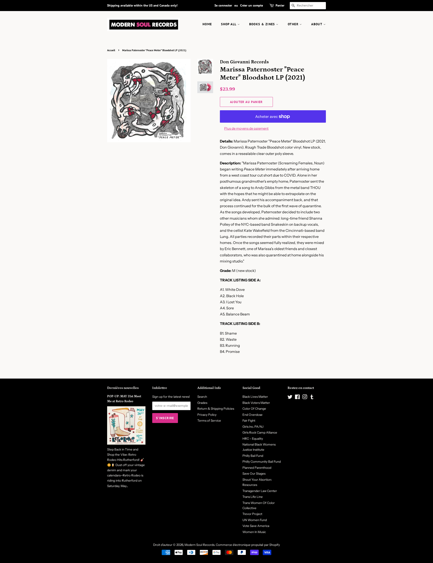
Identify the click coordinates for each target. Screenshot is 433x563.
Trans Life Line (252, 497)
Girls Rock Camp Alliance (259, 432)
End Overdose (252, 414)
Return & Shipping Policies (215, 408)
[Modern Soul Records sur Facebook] (297, 398)
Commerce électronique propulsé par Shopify (248, 545)
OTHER (293, 24)
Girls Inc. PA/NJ (252, 426)
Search (202, 396)
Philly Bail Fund (252, 455)
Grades (202, 402)
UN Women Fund (254, 520)
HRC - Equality (252, 438)
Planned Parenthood (256, 467)
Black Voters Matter (256, 402)
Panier (280, 5)
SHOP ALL (229, 24)
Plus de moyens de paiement (246, 128)
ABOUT (317, 24)
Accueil (111, 50)
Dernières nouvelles (123, 388)
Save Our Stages (253, 473)
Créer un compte (251, 5)
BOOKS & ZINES (262, 24)
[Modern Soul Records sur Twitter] (290, 398)
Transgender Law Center (259, 491)
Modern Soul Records (199, 545)
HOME (207, 24)
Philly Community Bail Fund (261, 461)
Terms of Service (209, 420)
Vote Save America (255, 526)
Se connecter (223, 5)
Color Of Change (254, 408)
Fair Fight (248, 420)
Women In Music (254, 532)
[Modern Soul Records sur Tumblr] (311, 398)
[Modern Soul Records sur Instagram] (304, 398)
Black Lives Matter (255, 396)
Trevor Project (252, 514)
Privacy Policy (206, 414)
